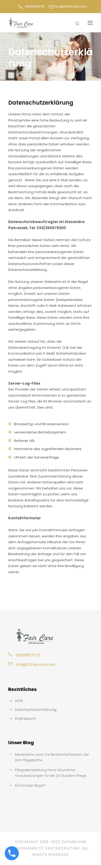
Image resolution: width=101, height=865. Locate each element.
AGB (19, 700)
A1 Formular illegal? (30, 785)
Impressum (25, 718)
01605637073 (34, 6)
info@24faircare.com (70, 6)
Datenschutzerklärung (35, 709)
